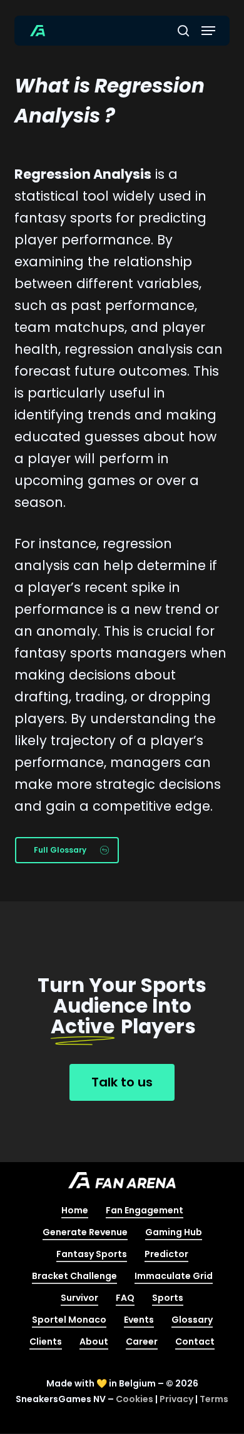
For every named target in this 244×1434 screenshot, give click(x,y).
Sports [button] (167, 1297)
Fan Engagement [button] (144, 1210)
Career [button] (142, 1341)
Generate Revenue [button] (85, 1232)
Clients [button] (45, 1341)
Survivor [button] (79, 1297)
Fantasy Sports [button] (91, 1254)
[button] (208, 30)
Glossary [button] (192, 1319)
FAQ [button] (125, 1297)
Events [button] (139, 1319)
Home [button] (74, 1210)
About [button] (93, 1341)
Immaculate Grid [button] (174, 1276)
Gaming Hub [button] (173, 1232)
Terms (214, 1399)
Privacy (176, 1399)
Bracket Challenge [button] (74, 1276)
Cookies (134, 1399)
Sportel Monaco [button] (69, 1319)
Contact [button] (195, 1341)
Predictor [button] (166, 1254)
